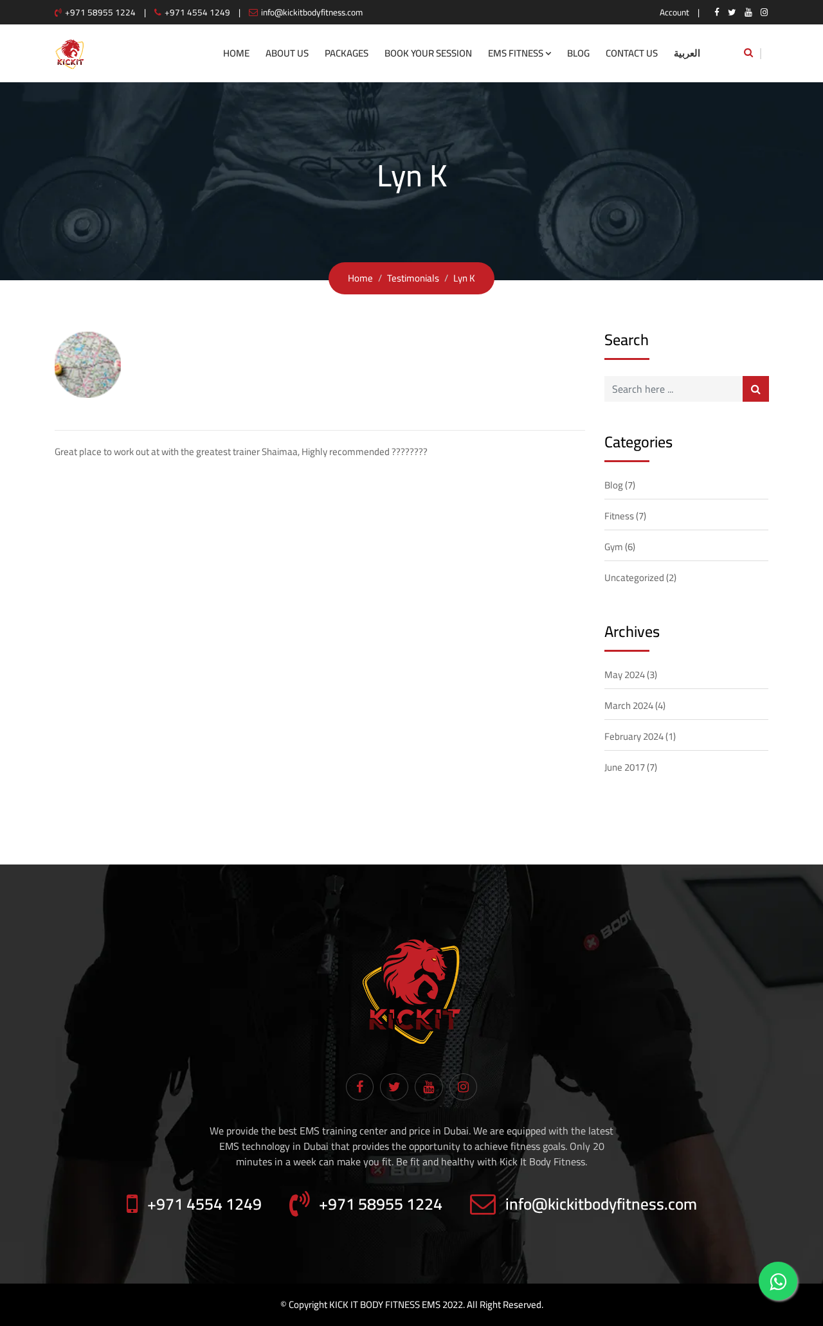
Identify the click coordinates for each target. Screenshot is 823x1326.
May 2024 (624, 674)
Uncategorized (634, 577)
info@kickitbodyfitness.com (312, 12)
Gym (613, 546)
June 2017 (624, 767)
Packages (346, 53)
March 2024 (628, 705)
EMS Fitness (515, 53)
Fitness (619, 515)
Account (674, 12)
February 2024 (634, 736)
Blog (578, 53)
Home (236, 53)
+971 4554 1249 (197, 12)
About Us (287, 53)
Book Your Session (428, 53)
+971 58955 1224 (100, 12)
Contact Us (632, 53)
